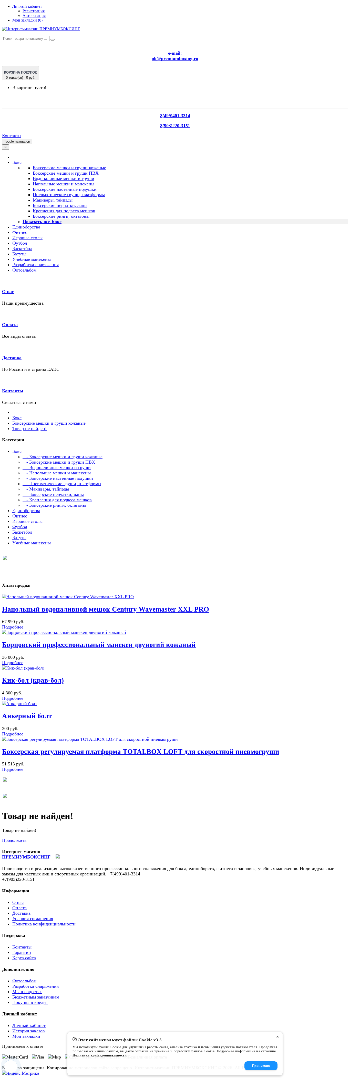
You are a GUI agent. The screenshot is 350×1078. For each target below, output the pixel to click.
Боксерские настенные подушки (65, 189)
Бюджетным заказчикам (35, 997)
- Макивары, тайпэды (46, 489)
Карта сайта (24, 957)
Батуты (19, 253)
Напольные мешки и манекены (63, 183)
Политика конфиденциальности (44, 923)
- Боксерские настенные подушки (58, 478)
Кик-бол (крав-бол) (33, 680)
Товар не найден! (29, 428)
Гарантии (21, 952)
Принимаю (261, 1066)
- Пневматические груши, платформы (62, 483)
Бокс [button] (17, 162)
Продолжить (14, 840)
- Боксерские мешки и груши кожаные (62, 456)
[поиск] (52, 40)
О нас (8, 291)
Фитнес (19, 232)
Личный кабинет (29, 1025)
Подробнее (12, 627)
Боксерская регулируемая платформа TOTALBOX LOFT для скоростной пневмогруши (140, 751)
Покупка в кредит (30, 1002)
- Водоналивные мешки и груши (57, 467)
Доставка (12, 357)
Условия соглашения (32, 918)
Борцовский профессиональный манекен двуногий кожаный (99, 644)
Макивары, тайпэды (53, 200)
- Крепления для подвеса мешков (57, 499)
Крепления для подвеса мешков (64, 210)
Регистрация (34, 11)
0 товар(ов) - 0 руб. (20, 75)
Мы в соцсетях (27, 991)
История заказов (28, 1030)
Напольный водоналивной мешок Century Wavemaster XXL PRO (105, 609)
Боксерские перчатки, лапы (60, 205)
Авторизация (34, 15)
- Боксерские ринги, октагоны (54, 505)
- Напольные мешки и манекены (57, 472)
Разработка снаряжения (35, 264)
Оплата (10, 324)
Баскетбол (22, 248)
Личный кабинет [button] (27, 6)
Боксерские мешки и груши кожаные (69, 167)
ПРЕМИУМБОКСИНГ (26, 857)
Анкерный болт (27, 716)
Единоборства (26, 226)
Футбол (19, 243)
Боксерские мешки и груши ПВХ (66, 173)
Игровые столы (27, 237)
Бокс (17, 417)
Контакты (11, 135)
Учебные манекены (31, 259)
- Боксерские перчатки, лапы (53, 494)
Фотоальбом (24, 270)
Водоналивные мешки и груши (63, 178)
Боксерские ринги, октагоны (61, 216)
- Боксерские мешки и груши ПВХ (59, 462)
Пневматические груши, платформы (69, 194)
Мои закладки (26, 1036)
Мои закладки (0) (27, 20)
